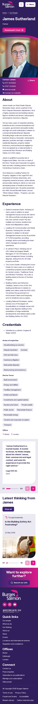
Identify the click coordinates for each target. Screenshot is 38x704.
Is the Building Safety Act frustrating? (18, 523)
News (5, 634)
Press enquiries (8, 672)
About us (6, 631)
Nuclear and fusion (11, 405)
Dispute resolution (11, 350)
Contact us (7, 668)
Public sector (9, 410)
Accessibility (24, 696)
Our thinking (7, 627)
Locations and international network (16, 641)
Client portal (7, 682)
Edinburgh (6, 656)
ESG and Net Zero (11, 355)
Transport (7, 425)
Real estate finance (24, 410)
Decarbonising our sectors (14, 345)
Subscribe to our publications (14, 675)
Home (5, 13)
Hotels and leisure (10, 395)
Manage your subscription (12, 678)
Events (5, 637)
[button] (8, 488)
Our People (14, 13)
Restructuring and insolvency (15, 370)
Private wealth (27, 405)
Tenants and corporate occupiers (16, 420)
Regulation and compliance (13, 644)
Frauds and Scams (10, 696)
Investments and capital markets (16, 400)
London (5, 659)
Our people (7, 621)
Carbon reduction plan (25, 700)
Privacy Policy (20, 693)
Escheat (24, 350)
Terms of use (8, 693)
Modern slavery (8, 700)
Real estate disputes (11, 365)
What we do (7, 624)
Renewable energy (11, 415)
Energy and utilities (11, 385)
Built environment (10, 380)
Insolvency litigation (11, 360)
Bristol (5, 653)
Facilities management (12, 390)
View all (8, 509)
